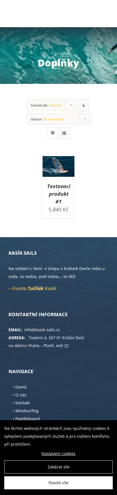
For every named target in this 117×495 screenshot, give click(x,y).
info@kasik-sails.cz (42, 329)
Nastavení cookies (58, 453)
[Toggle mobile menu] (105, 13)
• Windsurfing (26, 410)
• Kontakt (21, 402)
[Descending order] (83, 105)
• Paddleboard (26, 418)
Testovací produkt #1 (58, 194)
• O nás (19, 395)
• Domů (20, 387)
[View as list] (64, 133)
